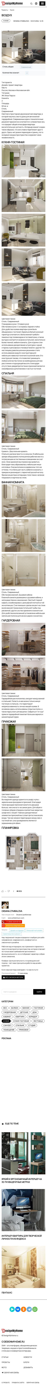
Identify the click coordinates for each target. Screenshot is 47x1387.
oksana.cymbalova (21, 21)
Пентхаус (7, 1292)
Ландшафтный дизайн (34, 930)
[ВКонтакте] (17, 1309)
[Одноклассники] (23, 1309)
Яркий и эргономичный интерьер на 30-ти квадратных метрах (22, 1180)
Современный (26, 67)
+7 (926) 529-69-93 (13, 922)
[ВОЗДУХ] (23, 47)
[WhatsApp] (34, 1309)
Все (5, 1008)
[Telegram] (29, 1309)
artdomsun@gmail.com (15, 925)
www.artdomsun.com (16, 918)
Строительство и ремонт (12, 934)
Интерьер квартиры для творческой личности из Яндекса (22, 1237)
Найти (39, 992)
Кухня (5, 21)
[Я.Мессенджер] (12, 1309)
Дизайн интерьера (17, 930)
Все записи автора (14, 977)
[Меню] (42, 3)
